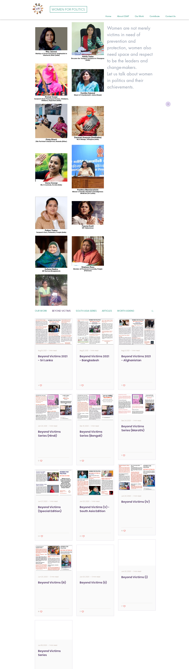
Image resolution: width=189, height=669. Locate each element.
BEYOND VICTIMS (61, 310)
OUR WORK (41, 310)
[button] (152, 311)
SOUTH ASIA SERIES (86, 310)
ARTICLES (107, 310)
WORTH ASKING (125, 310)
